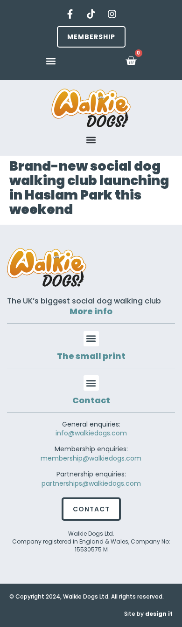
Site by (148, 614)
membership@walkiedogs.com (91, 458)
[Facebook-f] (70, 14)
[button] (51, 61)
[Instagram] (112, 14)
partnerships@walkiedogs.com (91, 483)
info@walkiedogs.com (91, 433)
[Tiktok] (91, 14)
